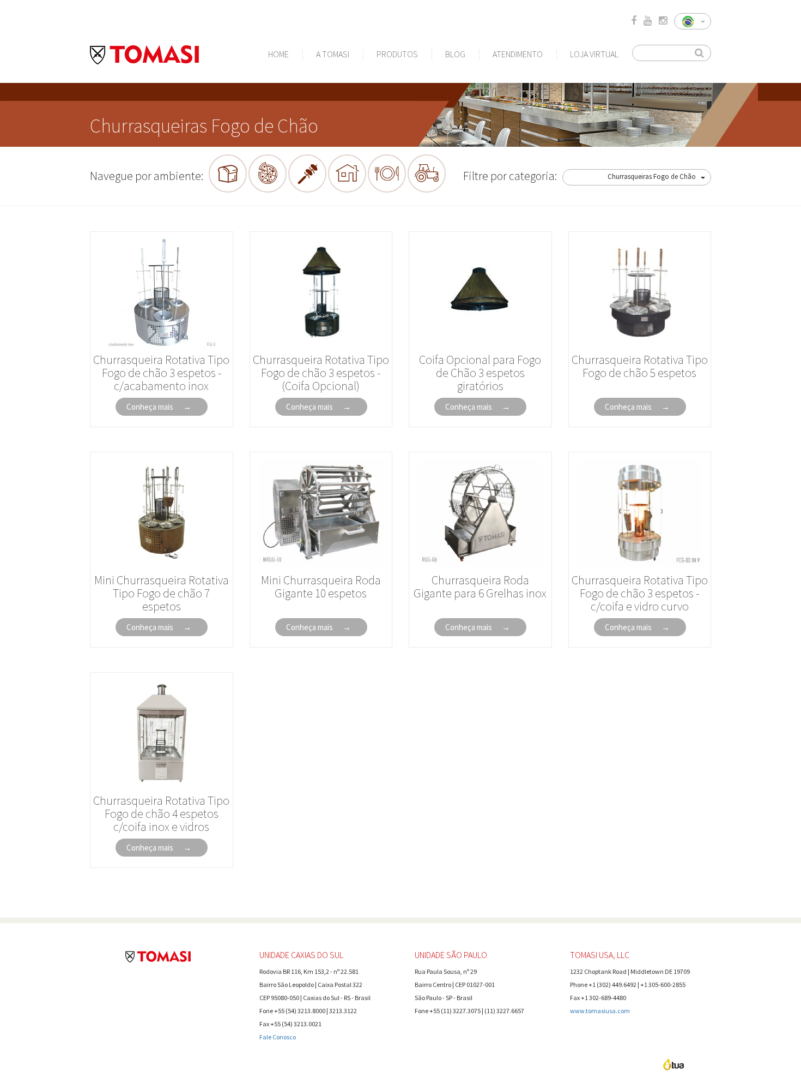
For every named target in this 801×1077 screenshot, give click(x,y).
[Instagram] (663, 21)
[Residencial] (347, 173)
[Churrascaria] (307, 173)
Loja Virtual (594, 54)
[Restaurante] (387, 173)
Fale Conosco (277, 1037)
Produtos (397, 54)
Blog (455, 54)
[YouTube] (648, 21)
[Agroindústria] (427, 173)
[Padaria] (228, 173)
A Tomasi (332, 54)
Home (278, 54)
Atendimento (518, 54)
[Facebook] (633, 21)
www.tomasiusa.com (600, 1011)
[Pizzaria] (267, 173)
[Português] (692, 21)
